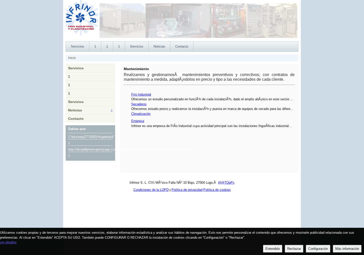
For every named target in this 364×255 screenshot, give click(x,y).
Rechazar (294, 249)
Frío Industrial (141, 94)
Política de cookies (217, 190)
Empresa (137, 121)
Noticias (75, 110)
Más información (347, 249)
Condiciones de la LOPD (151, 190)
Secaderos (139, 104)
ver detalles (8, 242)
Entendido (272, 249)
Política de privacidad (187, 190)
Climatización (141, 114)
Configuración (318, 249)
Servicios (76, 68)
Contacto (76, 119)
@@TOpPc (226, 182)
